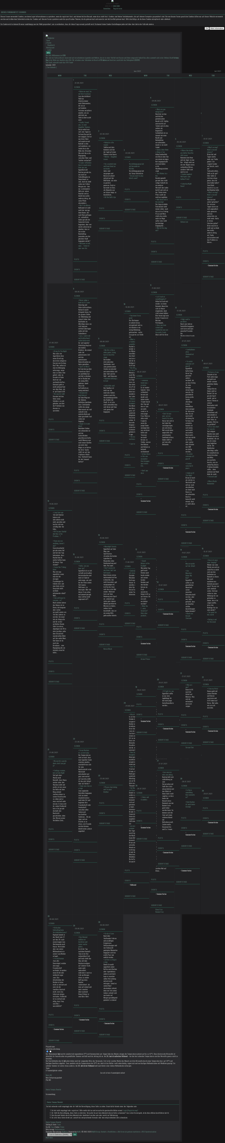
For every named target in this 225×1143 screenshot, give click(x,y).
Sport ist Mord (84, 366)
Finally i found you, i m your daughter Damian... (84, 124)
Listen (50, 50)
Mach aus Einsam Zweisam (189, 615)
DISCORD (116, 6)
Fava (52, 1127)
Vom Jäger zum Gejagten (134, 753)
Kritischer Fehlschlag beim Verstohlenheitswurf (60, 930)
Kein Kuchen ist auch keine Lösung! (190, 804)
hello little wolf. (110, 385)
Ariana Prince (145, 659)
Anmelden (106, 8)
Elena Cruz (159, 909)
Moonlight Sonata (110, 546)
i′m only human (59, 958)
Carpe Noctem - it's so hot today (84, 751)
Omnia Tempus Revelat (53, 1089)
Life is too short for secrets (213, 427)
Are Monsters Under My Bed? (189, 574)
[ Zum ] (51, 67)
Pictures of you (213, 372)
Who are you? (189, 686)
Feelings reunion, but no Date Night (59, 771)
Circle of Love (109, 933)
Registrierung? (133, 1110)
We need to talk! (59, 394)
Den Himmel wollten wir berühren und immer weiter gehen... (82, 942)
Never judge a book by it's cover (84, 301)
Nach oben (49, 1137)
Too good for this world (212, 613)
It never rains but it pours (189, 465)
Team (48, 40)
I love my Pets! (213, 688)
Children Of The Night (190, 474)
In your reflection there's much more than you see (84, 165)
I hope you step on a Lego (85, 787)
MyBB (79, 1131)
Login (125, 1110)
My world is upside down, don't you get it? (60, 763)
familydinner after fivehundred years (190, 353)
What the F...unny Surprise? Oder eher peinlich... (144, 611)
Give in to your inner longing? (212, 561)
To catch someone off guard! (190, 363)
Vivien (62, 1127)
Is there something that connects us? (190, 794)
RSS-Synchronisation (149, 1131)
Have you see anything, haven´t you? (58, 543)
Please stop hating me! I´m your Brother (110, 789)
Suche (49, 42)
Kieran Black (108, 648)
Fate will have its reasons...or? (59, 599)
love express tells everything (167, 773)
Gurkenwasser (60, 1129)
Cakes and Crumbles (145, 798)
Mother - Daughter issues (110, 157)
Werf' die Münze (84, 205)
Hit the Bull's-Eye (110, 197)
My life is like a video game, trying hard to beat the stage (110, 353)
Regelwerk (51, 45)
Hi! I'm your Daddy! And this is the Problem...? (59, 533)
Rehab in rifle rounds (109, 143)
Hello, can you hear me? (83, 566)
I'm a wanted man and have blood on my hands (110, 166)
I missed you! (212, 476)
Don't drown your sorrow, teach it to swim (167, 416)
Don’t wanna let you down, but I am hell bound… (110, 570)
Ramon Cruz (159, 912)
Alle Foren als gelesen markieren (129, 1131)
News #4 (49, 1075)
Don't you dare (144, 471)
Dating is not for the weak (212, 620)
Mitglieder (51, 38)
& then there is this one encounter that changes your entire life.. (145, 460)
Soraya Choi (190, 747)
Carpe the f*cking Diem (59, 568)
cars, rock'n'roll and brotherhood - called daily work (84, 338)
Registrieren (117, 8)
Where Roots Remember (212, 482)
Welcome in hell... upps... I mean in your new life (84, 245)
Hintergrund (50, 47)
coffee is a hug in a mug (110, 960)
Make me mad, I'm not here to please (85, 92)
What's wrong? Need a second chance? (212, 149)
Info (48, 52)
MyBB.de (65, 1131)
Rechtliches (112, 1131)
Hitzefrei (133, 714)
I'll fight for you (168, 691)
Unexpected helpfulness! (82, 393)
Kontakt (103, 1131)
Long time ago (58, 512)
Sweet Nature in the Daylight (145, 563)
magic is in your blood (84, 424)
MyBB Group (96, 1131)
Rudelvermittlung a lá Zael (110, 379)
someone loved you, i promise (144, 382)
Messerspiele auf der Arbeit (190, 564)
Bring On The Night (60, 351)
